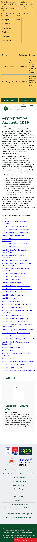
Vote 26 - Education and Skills (13, 315)
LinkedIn (18, 534)
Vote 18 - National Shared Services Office (17, 289)
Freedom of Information (18, 493)
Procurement (18, 497)
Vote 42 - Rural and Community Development (18, 371)
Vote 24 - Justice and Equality (12, 307)
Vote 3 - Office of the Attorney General (16, 233)
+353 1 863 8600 (11, 532)
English (23, 106)
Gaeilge (14, 106)
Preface (5, 218)
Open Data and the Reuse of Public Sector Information (18, 509)
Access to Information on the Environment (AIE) (18, 474)
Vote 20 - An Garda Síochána (12, 295)
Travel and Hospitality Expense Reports (18, 517)
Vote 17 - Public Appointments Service (16, 286)
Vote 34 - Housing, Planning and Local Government (15, 343)
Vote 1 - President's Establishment (14, 226)
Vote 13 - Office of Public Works (14, 273)
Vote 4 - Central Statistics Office (13, 236)
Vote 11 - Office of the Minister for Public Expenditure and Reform (17, 264)
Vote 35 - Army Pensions (11, 347)
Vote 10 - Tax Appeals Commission (14, 260)
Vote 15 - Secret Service (11, 280)
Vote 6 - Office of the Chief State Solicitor (17, 244)
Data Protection (18, 485)
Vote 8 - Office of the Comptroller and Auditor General (15, 251)
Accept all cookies (27, 100)
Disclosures (18, 500)
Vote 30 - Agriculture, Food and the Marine (17, 330)
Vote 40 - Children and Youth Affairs (15, 364)
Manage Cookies (10, 100)
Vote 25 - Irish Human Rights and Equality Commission (17, 311)
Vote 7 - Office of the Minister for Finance (17, 247)
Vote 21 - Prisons (8, 298)
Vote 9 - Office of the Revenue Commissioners (13, 256)
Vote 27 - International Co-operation (15, 318)
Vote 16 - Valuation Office (11, 283)
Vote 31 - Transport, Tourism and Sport (16, 333)
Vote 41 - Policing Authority (12, 367)
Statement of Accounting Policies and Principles (15, 222)
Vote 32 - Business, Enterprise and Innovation (18, 336)
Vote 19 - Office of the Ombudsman (15, 292)
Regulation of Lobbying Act (18, 504)
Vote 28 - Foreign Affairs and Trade (14, 321)
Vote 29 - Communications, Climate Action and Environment (17, 326)
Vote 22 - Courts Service (11, 301)
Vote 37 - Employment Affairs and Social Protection (16, 354)
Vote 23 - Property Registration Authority (17, 304)
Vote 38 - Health (8, 358)
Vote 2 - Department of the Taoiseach (15, 229)
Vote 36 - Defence (9, 350)
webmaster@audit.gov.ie (27, 532)
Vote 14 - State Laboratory (12, 276)
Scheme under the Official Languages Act (18, 514)
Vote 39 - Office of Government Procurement (18, 361)
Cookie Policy (17, 6)
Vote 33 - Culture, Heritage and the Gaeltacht (18, 339)
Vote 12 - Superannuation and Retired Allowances (15, 269)
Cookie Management (18, 478)
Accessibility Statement (18, 481)
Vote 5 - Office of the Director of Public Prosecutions (16, 240)
